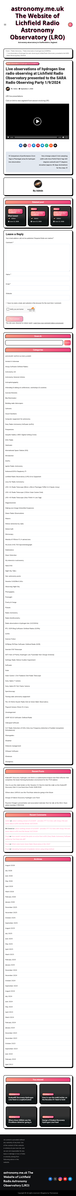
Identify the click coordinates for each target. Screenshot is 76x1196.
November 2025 (11, 912)
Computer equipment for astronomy (17, 419)
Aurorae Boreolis (11, 393)
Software (8, 665)
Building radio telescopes (14, 403)
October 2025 (10, 918)
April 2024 (9, 1012)
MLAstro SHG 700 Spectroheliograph (18, 545)
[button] (37, 121)
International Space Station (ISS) (16, 450)
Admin (15, 89)
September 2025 (11, 923)
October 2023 (10, 1043)
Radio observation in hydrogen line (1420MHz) (22, 64)
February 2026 (10, 897)
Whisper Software (11, 751)
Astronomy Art (10, 372)
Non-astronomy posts (13, 576)
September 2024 (11, 986)
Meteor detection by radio (14, 524)
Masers (34, 209)
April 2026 (9, 886)
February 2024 (10, 1022)
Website (9, 293)
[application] (37, 121)
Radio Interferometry (12, 618)
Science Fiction (10, 639)
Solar (7, 670)
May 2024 (9, 1007)
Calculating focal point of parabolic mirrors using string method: (33, 849)
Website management (13, 746)
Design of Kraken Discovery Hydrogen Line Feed (22, 798)
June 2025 (9, 939)
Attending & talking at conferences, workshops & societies (26, 388)
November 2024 (11, 975)
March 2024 (9, 1017)
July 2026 (8, 871)
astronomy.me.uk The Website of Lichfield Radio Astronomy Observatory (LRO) (37, 22)
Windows (8, 756)
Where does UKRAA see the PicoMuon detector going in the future (29, 792)
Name (8, 274)
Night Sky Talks (10, 571)
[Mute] (63, 137)
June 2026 (9, 876)
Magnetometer (10, 503)
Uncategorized (10, 712)
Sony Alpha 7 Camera (13, 681)
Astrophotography (11, 382)
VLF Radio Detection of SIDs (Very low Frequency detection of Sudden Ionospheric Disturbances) (34, 729)
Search (38, 336)
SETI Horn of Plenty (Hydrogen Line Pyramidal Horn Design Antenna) (29, 655)
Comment (10, 242)
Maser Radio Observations (14, 513)
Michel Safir (9, 529)
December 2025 (11, 907)
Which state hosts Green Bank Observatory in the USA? (31, 844)
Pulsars (7, 607)
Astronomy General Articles (15, 377)
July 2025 (8, 933)
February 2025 (10, 960)
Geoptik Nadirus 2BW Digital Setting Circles (21, 435)
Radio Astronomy (11, 613)
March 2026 (9, 892)
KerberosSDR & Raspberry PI (15, 471)
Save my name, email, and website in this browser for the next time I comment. (34, 303)
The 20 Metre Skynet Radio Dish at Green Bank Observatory (26, 702)
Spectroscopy (10, 691)
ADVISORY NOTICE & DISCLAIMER (18, 356)
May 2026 (9, 881)
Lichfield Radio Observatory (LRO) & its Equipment (23, 477)
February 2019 (10, 1059)
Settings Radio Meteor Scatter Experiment (20, 660)
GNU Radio (9, 440)
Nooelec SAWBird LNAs (14, 581)
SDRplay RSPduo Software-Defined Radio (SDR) (22, 644)
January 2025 (10, 965)
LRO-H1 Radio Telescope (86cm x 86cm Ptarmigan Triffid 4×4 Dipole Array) (32, 487)
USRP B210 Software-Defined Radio (18, 717)
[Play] (8, 137)
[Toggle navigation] (5, 24)
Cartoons (8, 408)
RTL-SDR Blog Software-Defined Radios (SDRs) (22, 628)
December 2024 (11, 970)
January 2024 (10, 1028)
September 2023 (11, 1049)
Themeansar (54, 1193)
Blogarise (44, 1193)
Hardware (8, 445)
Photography (9, 592)
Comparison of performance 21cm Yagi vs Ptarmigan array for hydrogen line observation (22, 159)
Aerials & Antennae (12, 361)
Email (8, 284)
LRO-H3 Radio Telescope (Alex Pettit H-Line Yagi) (23, 498)
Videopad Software (12, 723)
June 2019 (9, 1054)
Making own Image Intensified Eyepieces (19, 508)
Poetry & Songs (11, 602)
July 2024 (8, 996)
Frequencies (9, 429)
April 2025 (9, 949)
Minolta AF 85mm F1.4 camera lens (18, 539)
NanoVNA (8, 566)
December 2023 (11, 1033)
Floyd (7, 836)
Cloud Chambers (11, 414)
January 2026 (10, 902)
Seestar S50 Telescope (13, 649)
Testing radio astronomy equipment (17, 697)
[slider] (36, 137)
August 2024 (10, 991)
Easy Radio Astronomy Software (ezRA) (19, 424)
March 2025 (9, 954)
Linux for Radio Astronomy (14, 482)
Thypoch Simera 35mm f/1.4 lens (17, 707)
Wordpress (9, 762)
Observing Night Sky (12, 587)
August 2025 (10, 928)
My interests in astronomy (14, 560)
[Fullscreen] (66, 137)
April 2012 (9, 1064)
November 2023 (11, 1038)
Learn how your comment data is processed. (48, 323)
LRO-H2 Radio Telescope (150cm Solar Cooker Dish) (24, 492)
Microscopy (9, 534)
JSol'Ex (7, 461)
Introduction (9, 456)
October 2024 (10, 981)
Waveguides (9, 735)
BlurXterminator (10, 398)
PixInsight (8, 597)
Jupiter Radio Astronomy (14, 466)
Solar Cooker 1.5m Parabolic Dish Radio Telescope (23, 676)
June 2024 (9, 1002)
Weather (8, 741)
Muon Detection (11, 555)
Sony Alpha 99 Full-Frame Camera (17, 686)
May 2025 (9, 944)
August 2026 (10, 865)
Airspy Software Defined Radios (16, 367)
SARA (7, 634)
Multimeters (9, 550)
